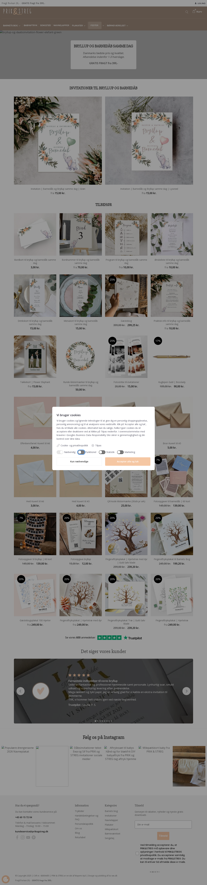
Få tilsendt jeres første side (31, 875)
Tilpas (98, 445)
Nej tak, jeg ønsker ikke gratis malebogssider (80, 875)
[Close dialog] (104, 795)
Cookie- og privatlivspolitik (74, 445)
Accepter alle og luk (128, 461)
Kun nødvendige (79, 461)
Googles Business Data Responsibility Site (89, 435)
